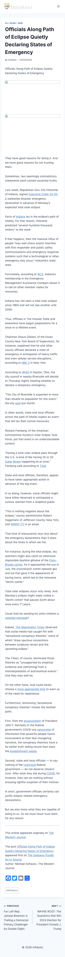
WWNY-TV (17, 524)
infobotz (12, 60)
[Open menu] (58, 6)
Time (43, 465)
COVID (51, 773)
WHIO (25, 372)
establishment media (23, 751)
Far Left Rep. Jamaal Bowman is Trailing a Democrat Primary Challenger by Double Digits (16, 917)
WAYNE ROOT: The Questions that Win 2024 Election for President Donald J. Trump (48, 917)
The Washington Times (29, 627)
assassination (32, 720)
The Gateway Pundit (41, 855)
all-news (10, 23)
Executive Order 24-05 (43, 194)
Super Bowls (13, 461)
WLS (40, 274)
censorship (44, 729)
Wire (20, 23)
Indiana (20, 216)
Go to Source (13, 859)
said (18, 403)
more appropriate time (31, 689)
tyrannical (30, 764)
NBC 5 (26, 362)
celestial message (16, 617)
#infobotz (12, 890)
